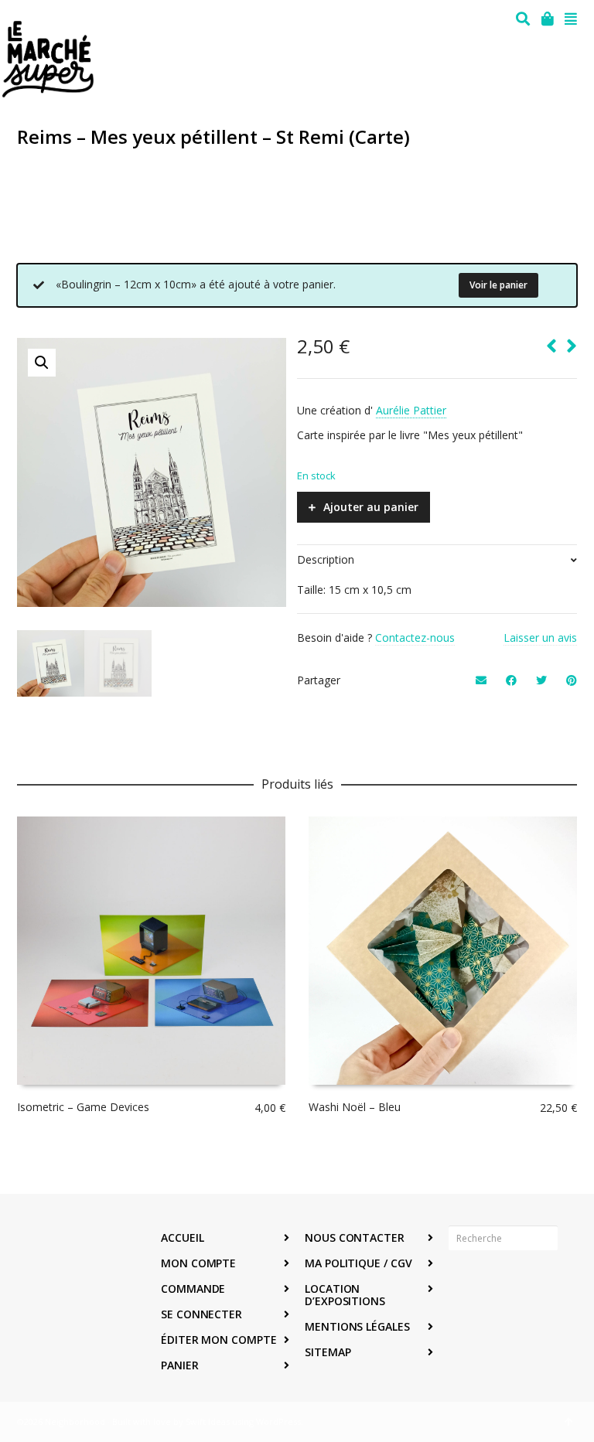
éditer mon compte (219, 1339)
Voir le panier (498, 284)
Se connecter (201, 1314)
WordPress (278, 1421)
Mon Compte (198, 1263)
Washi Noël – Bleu (355, 1106)
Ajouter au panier (370, 506)
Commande (193, 1288)
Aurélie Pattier (411, 410)
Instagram (495, 1285)
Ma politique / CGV (358, 1263)
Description (325, 559)
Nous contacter (355, 1237)
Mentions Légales (357, 1326)
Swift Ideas (208, 1421)
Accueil (182, 1237)
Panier (180, 1365)
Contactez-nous (415, 637)
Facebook (461, 1285)
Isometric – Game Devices (83, 1106)
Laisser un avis (540, 637)
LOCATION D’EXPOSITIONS (345, 1294)
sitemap (327, 1352)
